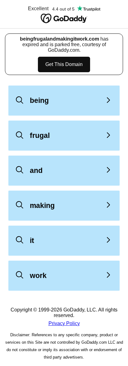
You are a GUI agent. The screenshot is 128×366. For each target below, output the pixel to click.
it (32, 240)
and (36, 170)
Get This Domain (64, 64)
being (39, 100)
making (42, 205)
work (38, 275)
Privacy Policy (64, 323)
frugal (40, 135)
